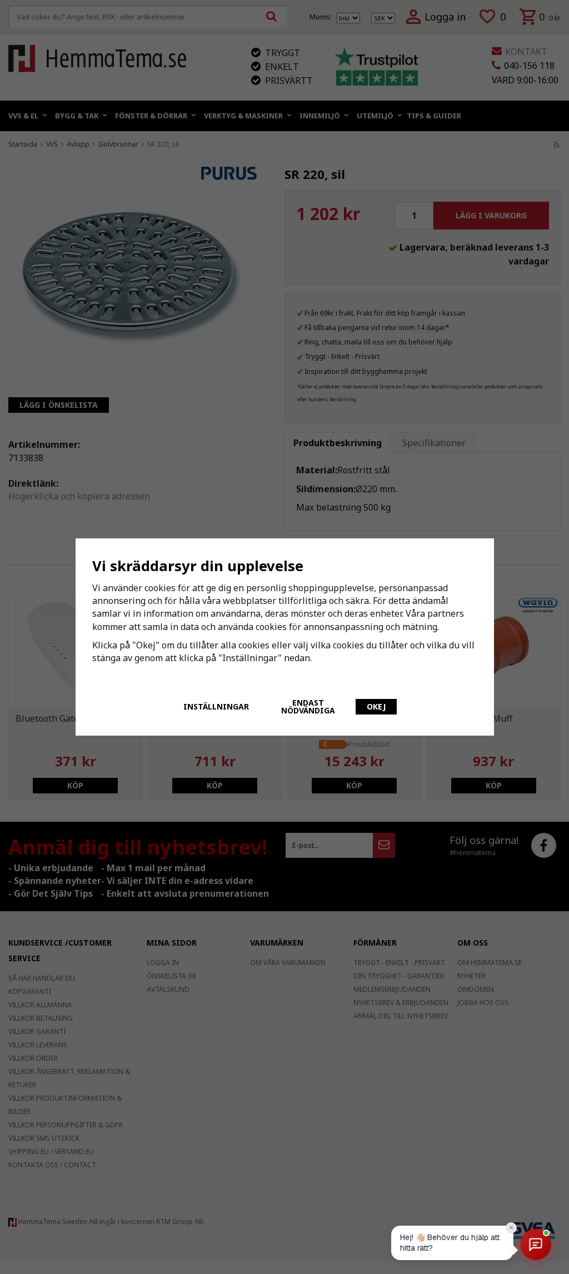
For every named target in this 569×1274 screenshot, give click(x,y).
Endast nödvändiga (308, 706)
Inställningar (216, 706)
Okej (376, 706)
